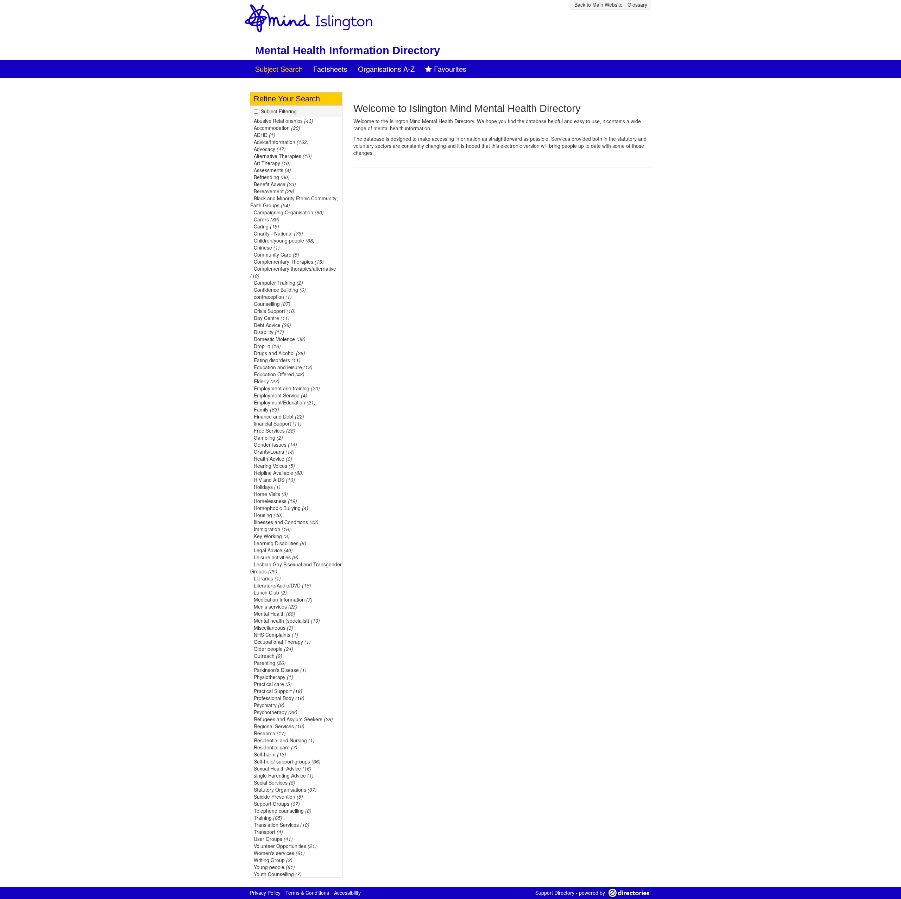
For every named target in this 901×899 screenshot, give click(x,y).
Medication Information (283, 599)
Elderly (266, 381)
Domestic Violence (279, 338)
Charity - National (278, 233)
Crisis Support (275, 310)
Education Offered (279, 374)
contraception (273, 296)
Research (270, 733)
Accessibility (347, 892)
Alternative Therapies (283, 155)
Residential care (275, 747)
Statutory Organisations (285, 789)
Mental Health (274, 613)
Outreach (268, 655)
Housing (268, 514)
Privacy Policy (265, 892)
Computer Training (278, 282)
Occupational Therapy (282, 641)
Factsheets (330, 69)
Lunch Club (270, 592)
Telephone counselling (282, 810)
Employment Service (280, 395)
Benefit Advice (275, 184)
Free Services (274, 430)
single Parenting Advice (284, 775)
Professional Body (279, 698)
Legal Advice (273, 550)
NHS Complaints (276, 634)
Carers (266, 219)
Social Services (274, 782)
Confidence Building (280, 289)
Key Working (272, 536)
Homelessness (275, 500)
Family (266, 409)
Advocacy (270, 148)
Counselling (272, 303)
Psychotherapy (275, 712)
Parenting (270, 662)
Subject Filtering (279, 111)
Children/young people (284, 240)
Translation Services (281, 824)
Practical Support (278, 690)
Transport (268, 831)
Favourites (450, 69)
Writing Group (273, 859)
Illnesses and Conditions (286, 522)
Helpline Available (279, 472)
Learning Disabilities (280, 543)
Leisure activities (276, 557)
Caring (266, 226)
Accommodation (277, 127)
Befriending (272, 177)
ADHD (264, 134)
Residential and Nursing (284, 740)
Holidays (267, 486)
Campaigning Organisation (289, 212)
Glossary (637, 4)
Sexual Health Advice (282, 768)
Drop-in (267, 346)
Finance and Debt (279, 416)
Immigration (272, 529)
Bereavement (274, 191)
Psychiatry (269, 705)
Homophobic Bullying (281, 507)
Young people (274, 866)
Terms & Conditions (307, 892)
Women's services (279, 852)
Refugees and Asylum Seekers (293, 719)
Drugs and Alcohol (279, 353)
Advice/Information (281, 141)
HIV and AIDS (274, 479)
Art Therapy (272, 162)
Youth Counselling (278, 874)
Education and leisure (283, 367)
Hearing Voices (274, 465)
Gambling (268, 437)
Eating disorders (277, 360)
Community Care (276, 254)
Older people (273, 648)
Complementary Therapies (289, 261)
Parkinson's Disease (280, 669)
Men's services (275, 606)
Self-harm (270, 754)
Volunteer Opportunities (285, 845)
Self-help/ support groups (287, 761)
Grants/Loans (274, 451)
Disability (269, 331)
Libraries (267, 578)
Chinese (267, 247)
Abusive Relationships (283, 120)
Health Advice (273, 458)
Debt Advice (272, 324)
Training (268, 817)
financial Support (278, 423)
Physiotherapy (273, 676)
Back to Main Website (598, 4)
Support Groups (277, 803)
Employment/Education (285, 402)
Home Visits (271, 493)
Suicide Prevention (278, 796)
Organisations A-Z (386, 69)
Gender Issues (275, 444)
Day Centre (272, 317)
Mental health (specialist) (287, 620)
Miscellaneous (273, 627)
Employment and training (287, 388)
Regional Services (279, 726)
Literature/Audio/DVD (282, 585)
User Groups (273, 838)
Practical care (273, 683)
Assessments (272, 170)
